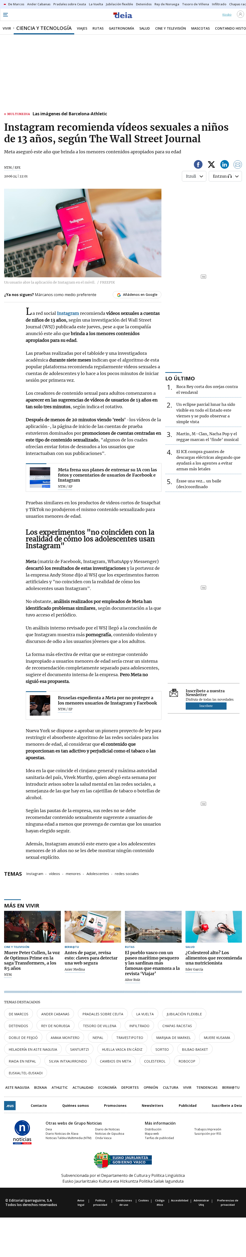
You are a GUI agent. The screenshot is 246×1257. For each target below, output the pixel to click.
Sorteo (162, 1049)
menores (73, 873)
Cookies (143, 1200)
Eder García (194, 970)
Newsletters (152, 1105)
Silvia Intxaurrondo (68, 1061)
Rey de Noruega (55, 1026)
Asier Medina (75, 970)
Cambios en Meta (115, 1061)
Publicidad (188, 1105)
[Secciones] (5, 15)
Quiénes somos (75, 1105)
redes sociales (127, 873)
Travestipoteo (129, 1037)
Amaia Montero (65, 1037)
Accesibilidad (179, 1200)
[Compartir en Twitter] (211, 165)
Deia (49, 1129)
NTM (8, 975)
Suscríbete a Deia (227, 1105)
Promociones (115, 1105)
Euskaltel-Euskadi (26, 1073)
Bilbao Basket (195, 1049)
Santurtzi (79, 1049)
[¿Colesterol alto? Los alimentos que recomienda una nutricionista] (213, 927)
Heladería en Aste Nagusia (33, 1049)
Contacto (39, 1105)
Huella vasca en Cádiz (122, 1049)
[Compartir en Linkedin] (224, 165)
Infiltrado (139, 1026)
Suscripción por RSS (207, 1134)
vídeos (54, 873)
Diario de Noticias (107, 1129)
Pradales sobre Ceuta (102, 1014)
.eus (10, 1105)
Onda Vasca (103, 1138)
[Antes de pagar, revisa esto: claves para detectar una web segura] (93, 927)
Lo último (180, 378)
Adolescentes (97, 873)
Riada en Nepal (22, 1061)
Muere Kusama (217, 1037)
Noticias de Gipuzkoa (109, 1134)
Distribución (153, 1129)
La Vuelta (145, 1014)
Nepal (97, 1037)
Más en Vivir (21, 905)
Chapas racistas (177, 1026)
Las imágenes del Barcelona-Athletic (69, 114)
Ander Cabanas (55, 1014)
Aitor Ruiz (132, 980)
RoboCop (186, 1061)
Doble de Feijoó (23, 1037)
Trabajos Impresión (207, 1129)
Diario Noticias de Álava (62, 1134)
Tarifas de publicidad (159, 1138)
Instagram (34, 873)
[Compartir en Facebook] (198, 165)
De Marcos (18, 1014)
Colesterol (155, 1061)
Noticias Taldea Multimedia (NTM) (68, 1138)
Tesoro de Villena (99, 1026)
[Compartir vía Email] (238, 165)
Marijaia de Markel (173, 1037)
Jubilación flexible (184, 1014)
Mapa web (152, 1134)
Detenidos (18, 1026)
